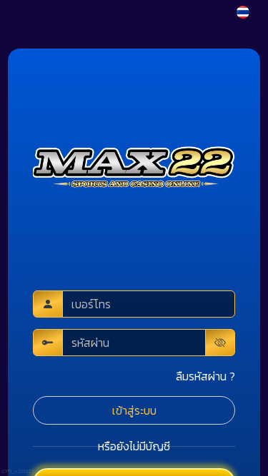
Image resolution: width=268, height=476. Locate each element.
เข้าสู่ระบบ (134, 410)
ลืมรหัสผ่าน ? (205, 376)
